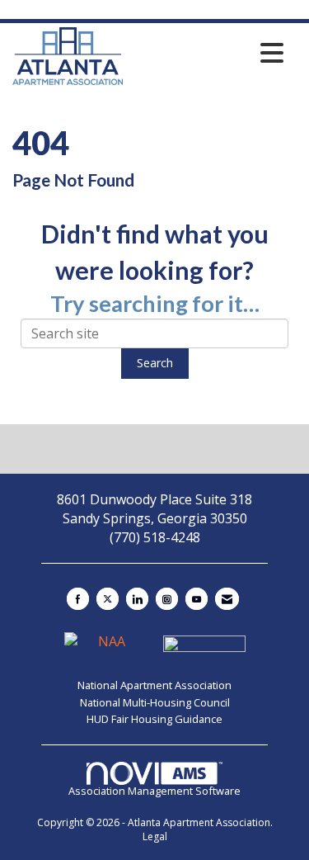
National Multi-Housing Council (155, 702)
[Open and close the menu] (207, 53)
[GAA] (204, 649)
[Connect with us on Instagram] (167, 599)
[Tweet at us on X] (107, 599)
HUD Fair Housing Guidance (154, 718)
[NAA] (107, 649)
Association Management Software (154, 790)
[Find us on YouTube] (196, 599)
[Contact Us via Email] (227, 599)
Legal (155, 836)
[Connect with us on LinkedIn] (137, 599)
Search (155, 363)
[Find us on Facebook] (78, 599)
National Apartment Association (154, 685)
